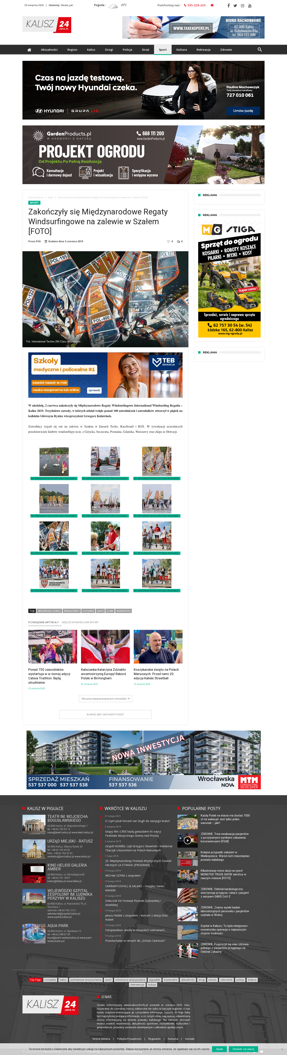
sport (100, 610)
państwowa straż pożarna (85, 979)
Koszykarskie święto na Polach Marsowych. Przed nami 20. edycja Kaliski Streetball (156, 674)
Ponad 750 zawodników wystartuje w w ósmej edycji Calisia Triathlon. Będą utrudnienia (49, 676)
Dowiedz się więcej (243, 1049)
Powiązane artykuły (43, 622)
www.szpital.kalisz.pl (59, 916)
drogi (202, 979)
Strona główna (36, 197)
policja (240, 979)
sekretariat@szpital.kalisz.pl (63, 913)
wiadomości (123, 610)
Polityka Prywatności (129, 1039)
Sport (50, 197)
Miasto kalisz (71, 610)
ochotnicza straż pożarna (130, 979)
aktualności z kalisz (49, 610)
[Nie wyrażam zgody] (282, 1049)
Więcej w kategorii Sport (80, 622)
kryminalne (170, 979)
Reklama (173, 1039)
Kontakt (189, 1039)
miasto (213, 979)
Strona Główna (101, 1039)
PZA (38, 241)
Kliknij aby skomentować (105, 714)
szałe (110, 610)
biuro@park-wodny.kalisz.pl (63, 937)
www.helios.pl (74, 881)
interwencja (137, 984)
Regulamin (154, 1039)
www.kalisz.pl (82, 856)
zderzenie (226, 979)
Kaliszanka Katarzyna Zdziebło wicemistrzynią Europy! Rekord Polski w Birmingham (103, 674)
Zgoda (219, 1049)
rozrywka (88, 610)
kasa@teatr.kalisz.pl (59, 832)
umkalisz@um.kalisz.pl (61, 856)
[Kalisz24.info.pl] (46, 16)
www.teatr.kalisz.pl (82, 832)
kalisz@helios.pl (56, 881)
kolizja (152, 984)
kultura (252, 979)
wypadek (154, 979)
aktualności (188, 979)
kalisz (63, 979)
